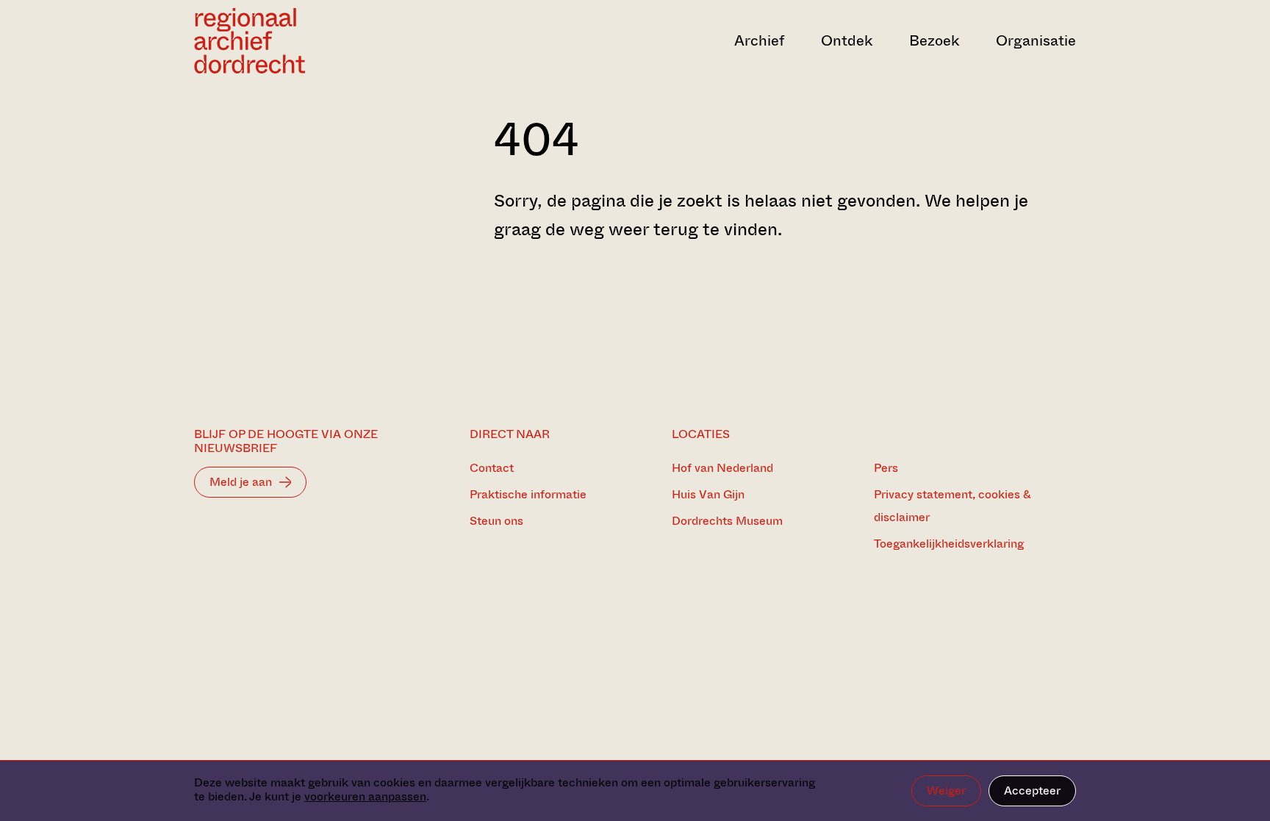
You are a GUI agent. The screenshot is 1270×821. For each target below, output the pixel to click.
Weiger (946, 790)
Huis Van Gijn (708, 494)
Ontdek (846, 40)
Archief (759, 40)
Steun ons (496, 520)
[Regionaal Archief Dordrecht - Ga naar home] (326, 41)
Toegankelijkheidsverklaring (949, 543)
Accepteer (1032, 790)
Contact (492, 467)
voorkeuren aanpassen (365, 796)
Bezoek (934, 40)
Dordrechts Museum (727, 520)
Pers (886, 467)
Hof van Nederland (722, 467)
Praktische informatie (528, 494)
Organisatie (1036, 40)
